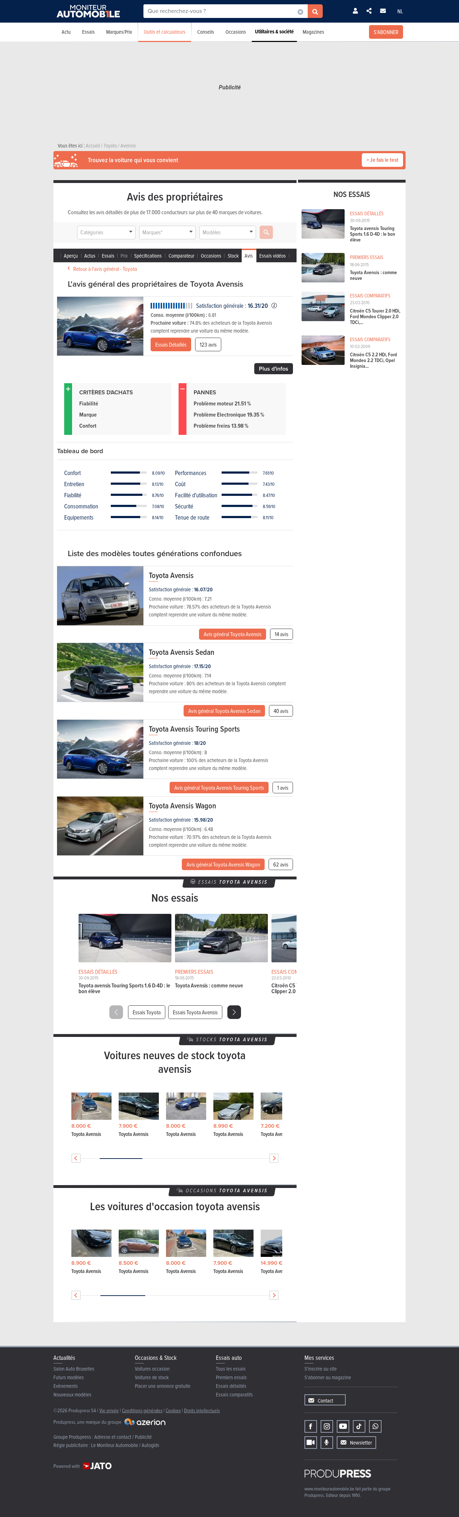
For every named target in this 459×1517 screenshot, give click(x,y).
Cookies (173, 1410)
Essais (88, 32)
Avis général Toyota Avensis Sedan (224, 711)
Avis (249, 256)
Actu (66, 32)
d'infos (273, 369)
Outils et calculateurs (164, 32)
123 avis (208, 344)
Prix (124, 256)
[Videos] (310, 1442)
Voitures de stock (152, 1377)
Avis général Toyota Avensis (232, 634)
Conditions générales (142, 1410)
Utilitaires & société (274, 32)
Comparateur (181, 256)
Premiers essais (231, 1377)
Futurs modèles (68, 1377)
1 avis (282, 788)
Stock (233, 256)
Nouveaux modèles (72, 1394)
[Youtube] (343, 1426)
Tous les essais (231, 1368)
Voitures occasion (152, 1368)
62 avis (280, 864)
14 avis (281, 634)
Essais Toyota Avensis (195, 1012)
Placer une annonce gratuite (162, 1386)
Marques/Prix (119, 32)
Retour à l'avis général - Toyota (105, 269)
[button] (234, 1012)
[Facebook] (310, 1426)
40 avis (281, 711)
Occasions (236, 32)
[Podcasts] (327, 1442)
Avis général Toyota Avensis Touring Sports (219, 788)
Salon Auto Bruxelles (73, 1368)
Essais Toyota (147, 1012)
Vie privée (109, 1410)
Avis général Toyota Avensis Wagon (223, 864)
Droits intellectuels (202, 1410)
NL (400, 11)
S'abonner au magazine (327, 1377)
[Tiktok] (359, 1426)
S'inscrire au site (320, 1368)
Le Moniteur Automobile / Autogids (125, 1445)
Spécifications (148, 256)
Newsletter (361, 1442)
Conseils (205, 32)
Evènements (65, 1386)
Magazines (313, 32)
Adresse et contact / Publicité (123, 1437)
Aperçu (71, 256)
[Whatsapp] (375, 1426)
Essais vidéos (272, 256)
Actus (89, 256)
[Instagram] (327, 1426)
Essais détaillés (231, 1386)
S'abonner (386, 32)
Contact (325, 1400)
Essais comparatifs (234, 1394)
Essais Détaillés (170, 344)
